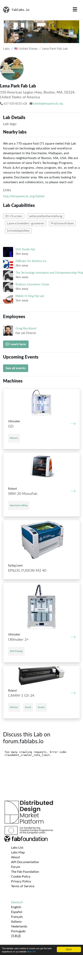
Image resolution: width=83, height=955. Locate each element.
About (15, 857)
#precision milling (18, 505)
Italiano (16, 921)
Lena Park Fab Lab (55, 48)
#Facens (14, 438)
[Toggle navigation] (75, 10)
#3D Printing (16, 651)
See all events (16, 368)
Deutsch (17, 902)
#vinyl (28, 707)
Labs (6, 48)
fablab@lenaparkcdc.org (48, 103)
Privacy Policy (21, 881)
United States (28, 48)
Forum (15, 867)
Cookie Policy (20, 876)
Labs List (17, 847)
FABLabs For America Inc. (31, 261)
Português (18, 931)
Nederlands (19, 926)
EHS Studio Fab (25, 249)
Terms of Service (22, 886)
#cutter (41, 707)
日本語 (16, 936)
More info (31, 951)
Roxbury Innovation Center (32, 284)
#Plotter (14, 707)
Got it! (69, 949)
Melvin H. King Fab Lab (30, 296)
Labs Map (18, 852)
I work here (17, 344)
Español (16, 912)
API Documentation (25, 862)
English (16, 907)
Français (17, 916)
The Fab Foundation (25, 871)
